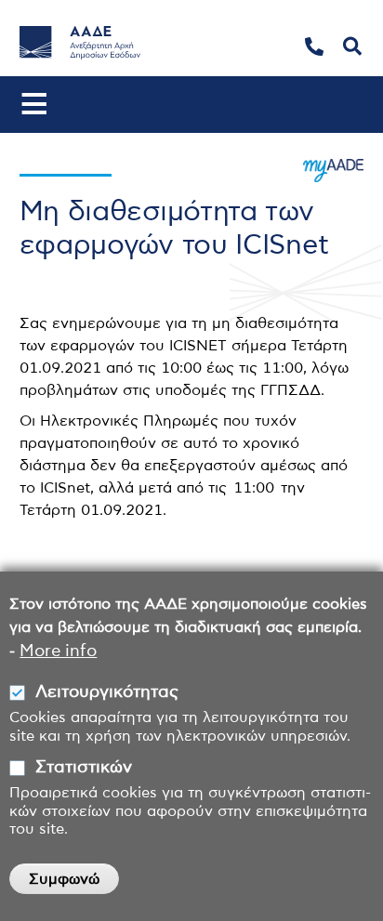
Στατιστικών (83, 767)
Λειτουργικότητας (106, 692)
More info (58, 651)
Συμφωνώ (64, 879)
